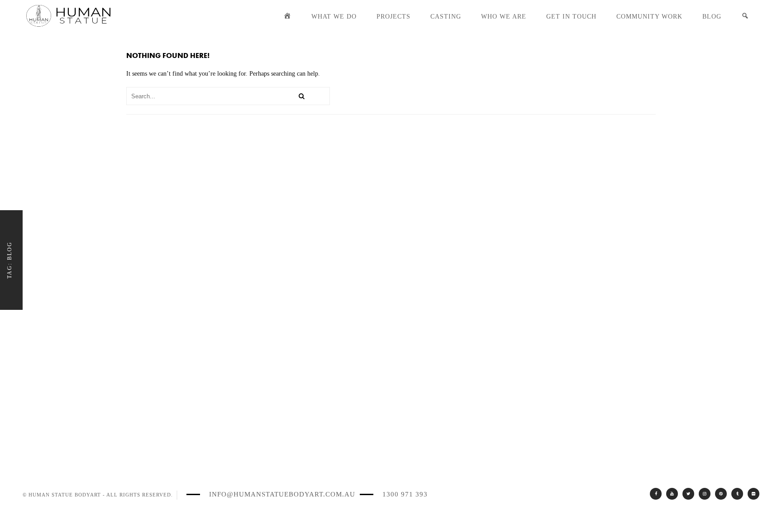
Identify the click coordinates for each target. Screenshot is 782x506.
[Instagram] (704, 494)
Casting (445, 16)
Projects (393, 16)
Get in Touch (571, 16)
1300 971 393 (405, 494)
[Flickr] (753, 494)
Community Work (649, 16)
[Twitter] (688, 494)
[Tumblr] (737, 494)
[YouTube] (672, 494)
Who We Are (503, 16)
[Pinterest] (721, 494)
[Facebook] (656, 494)
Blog (711, 16)
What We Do (334, 16)
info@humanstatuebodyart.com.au (282, 494)
